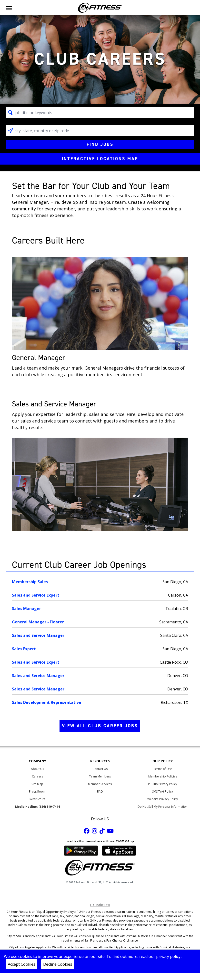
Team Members (100, 776)
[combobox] (100, 112)
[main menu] (9, 7)
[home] (100, 8)
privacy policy (168, 956)
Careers (37, 776)
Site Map (37, 784)
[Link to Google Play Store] (81, 850)
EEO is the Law (100, 905)
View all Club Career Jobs (100, 726)
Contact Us (100, 769)
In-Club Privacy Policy (162, 784)
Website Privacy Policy (162, 799)
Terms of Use (162, 769)
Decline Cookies (57, 964)
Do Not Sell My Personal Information (163, 807)
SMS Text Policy (162, 791)
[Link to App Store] (119, 850)
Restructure (37, 799)
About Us (37, 769)
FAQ (100, 791)
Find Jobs (100, 144)
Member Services (100, 784)
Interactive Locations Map (100, 159)
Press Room (37, 791)
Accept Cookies (21, 964)
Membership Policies (162, 776)
